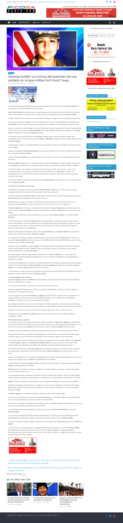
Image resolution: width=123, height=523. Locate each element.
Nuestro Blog (24, 22)
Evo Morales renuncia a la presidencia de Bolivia (44, 499)
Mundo (11, 73)
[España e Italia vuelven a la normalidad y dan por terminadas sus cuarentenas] (71, 484)
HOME (14, 22)
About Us (36, 22)
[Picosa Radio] (9, 22)
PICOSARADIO (22, 83)
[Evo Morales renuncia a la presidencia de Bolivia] (45, 484)
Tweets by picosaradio (93, 121)
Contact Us (46, 22)
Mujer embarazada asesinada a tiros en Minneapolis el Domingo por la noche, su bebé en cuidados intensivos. (45, 469)
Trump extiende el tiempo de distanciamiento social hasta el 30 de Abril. (19, 500)
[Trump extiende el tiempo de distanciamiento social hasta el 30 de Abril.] (19, 484)
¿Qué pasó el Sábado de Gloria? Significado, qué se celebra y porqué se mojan (53, 1)
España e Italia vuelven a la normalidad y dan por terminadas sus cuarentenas (71, 501)
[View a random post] (114, 22)
